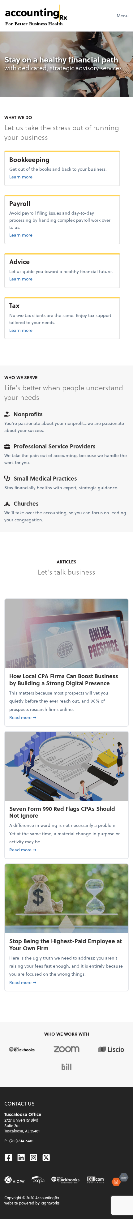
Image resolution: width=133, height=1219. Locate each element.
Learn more (41, 176)
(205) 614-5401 (21, 1141)
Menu (123, 15)
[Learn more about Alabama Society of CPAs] (38, 1180)
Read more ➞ (66, 717)
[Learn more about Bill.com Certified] (96, 1180)
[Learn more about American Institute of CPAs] (14, 1180)
